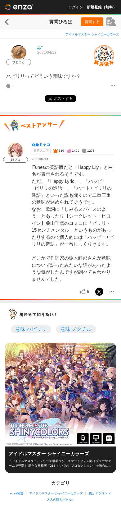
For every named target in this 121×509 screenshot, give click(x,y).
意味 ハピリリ (31, 329)
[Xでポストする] (99, 292)
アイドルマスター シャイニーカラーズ (92, 34)
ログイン (75, 7)
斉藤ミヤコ (41, 144)
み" (40, 48)
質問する (92, 22)
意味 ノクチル (76, 329)
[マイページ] (111, 21)
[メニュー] (113, 86)
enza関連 (16, 493)
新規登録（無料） (102, 7)
